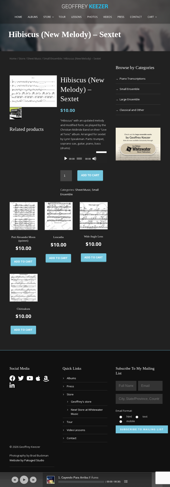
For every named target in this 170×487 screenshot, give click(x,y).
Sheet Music (34, 58)
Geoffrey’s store (81, 401)
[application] (83, 158)
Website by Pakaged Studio (27, 460)
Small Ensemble (52, 58)
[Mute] (94, 159)
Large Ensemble (130, 99)
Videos (107, 17)
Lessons (76, 17)
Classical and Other (132, 110)
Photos (92, 17)
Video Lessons (76, 430)
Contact (136, 17)
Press (121, 17)
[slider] (100, 151)
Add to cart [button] (23, 261)
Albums (33, 17)
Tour (62, 17)
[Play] (66, 159)
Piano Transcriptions (133, 78)
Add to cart (90, 175)
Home (18, 17)
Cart (151, 17)
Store (47, 17)
